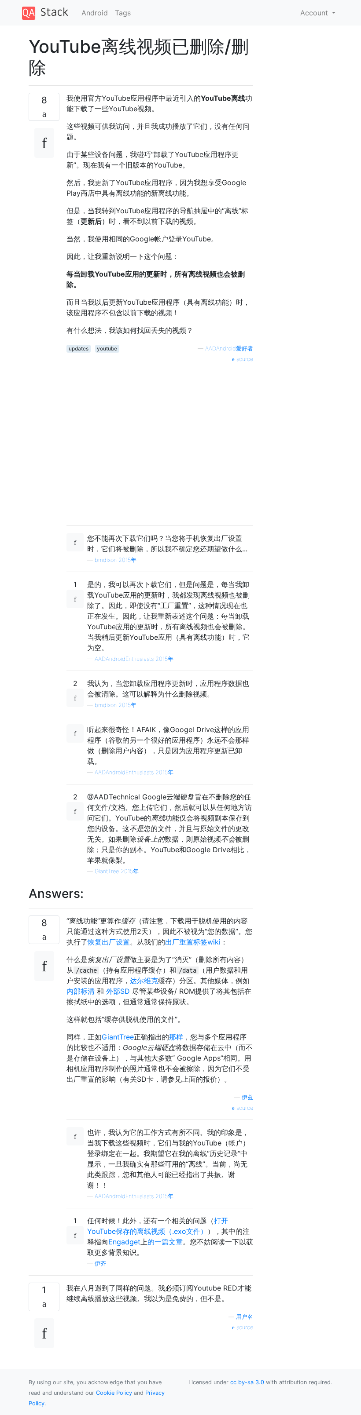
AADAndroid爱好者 (229, 348)
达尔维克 (144, 980)
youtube (107, 348)
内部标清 (80, 991)
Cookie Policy (114, 1392)
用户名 (244, 1316)
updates (78, 348)
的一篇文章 (165, 1241)
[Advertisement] (159, 441)
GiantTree (118, 1036)
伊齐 (100, 1263)
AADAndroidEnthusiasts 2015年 (134, 659)
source (244, 359)
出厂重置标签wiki (193, 941)
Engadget (124, 1241)
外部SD (118, 991)
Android (94, 12)
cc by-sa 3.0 (247, 1382)
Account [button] (315, 12)
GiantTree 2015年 (117, 871)
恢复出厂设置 (109, 941)
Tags (123, 12)
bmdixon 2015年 (115, 560)
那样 (176, 1036)
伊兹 (247, 1097)
